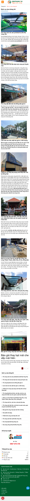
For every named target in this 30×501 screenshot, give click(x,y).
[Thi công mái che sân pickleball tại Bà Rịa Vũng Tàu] (14, 22)
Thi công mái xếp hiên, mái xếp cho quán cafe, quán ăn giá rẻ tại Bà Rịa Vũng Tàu (15, 320)
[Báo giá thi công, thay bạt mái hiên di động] (14, 341)
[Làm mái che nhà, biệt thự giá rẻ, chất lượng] (14, 129)
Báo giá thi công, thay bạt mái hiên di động (14, 351)
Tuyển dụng (4, 492)
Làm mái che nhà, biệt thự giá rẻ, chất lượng (14, 140)
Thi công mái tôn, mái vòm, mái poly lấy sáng (14, 291)
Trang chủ (3, 6)
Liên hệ (3, 493)
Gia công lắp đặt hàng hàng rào (10, 421)
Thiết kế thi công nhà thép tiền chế (11, 415)
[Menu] (2, 2)
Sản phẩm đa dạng (7, 412)
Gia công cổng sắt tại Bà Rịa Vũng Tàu (12, 424)
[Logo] (15, 1)
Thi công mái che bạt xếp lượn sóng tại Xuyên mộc (15, 65)
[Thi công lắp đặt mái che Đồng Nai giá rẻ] (14, 93)
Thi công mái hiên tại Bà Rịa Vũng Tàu (12, 418)
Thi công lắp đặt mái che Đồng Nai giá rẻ (13, 104)
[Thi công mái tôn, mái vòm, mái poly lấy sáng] (14, 280)
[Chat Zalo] (28, 488)
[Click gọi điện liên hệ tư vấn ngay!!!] (2, 498)
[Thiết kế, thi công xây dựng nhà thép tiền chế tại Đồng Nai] (14, 161)
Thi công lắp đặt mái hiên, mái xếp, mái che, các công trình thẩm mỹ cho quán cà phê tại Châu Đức (14, 218)
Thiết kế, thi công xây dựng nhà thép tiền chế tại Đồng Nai (14, 173)
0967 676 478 (15, 444)
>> (27, 368)
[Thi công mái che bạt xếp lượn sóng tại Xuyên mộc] (14, 54)
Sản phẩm (4, 488)
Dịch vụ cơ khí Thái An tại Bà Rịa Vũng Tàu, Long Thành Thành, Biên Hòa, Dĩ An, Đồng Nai (15, 259)
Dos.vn (8, 482)
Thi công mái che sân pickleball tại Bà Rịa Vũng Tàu (13, 33)
